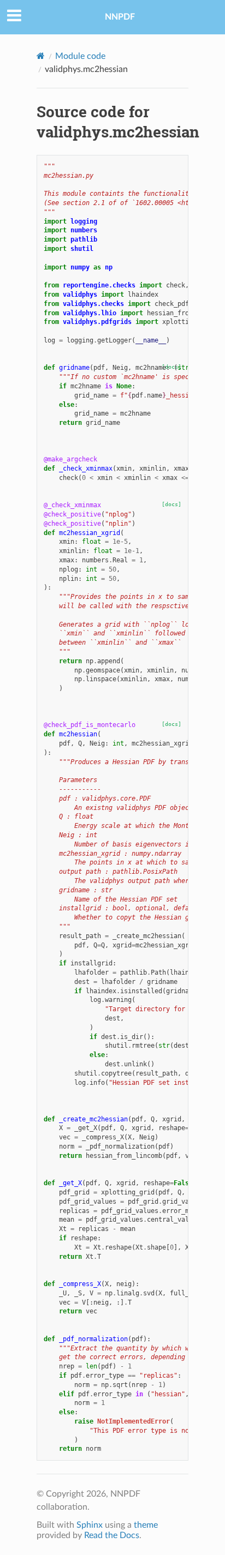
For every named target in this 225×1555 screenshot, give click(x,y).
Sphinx (89, 1525)
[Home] (41, 56)
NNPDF (120, 17)
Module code (80, 56)
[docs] (171, 504)
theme (146, 1525)
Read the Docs (111, 1535)
